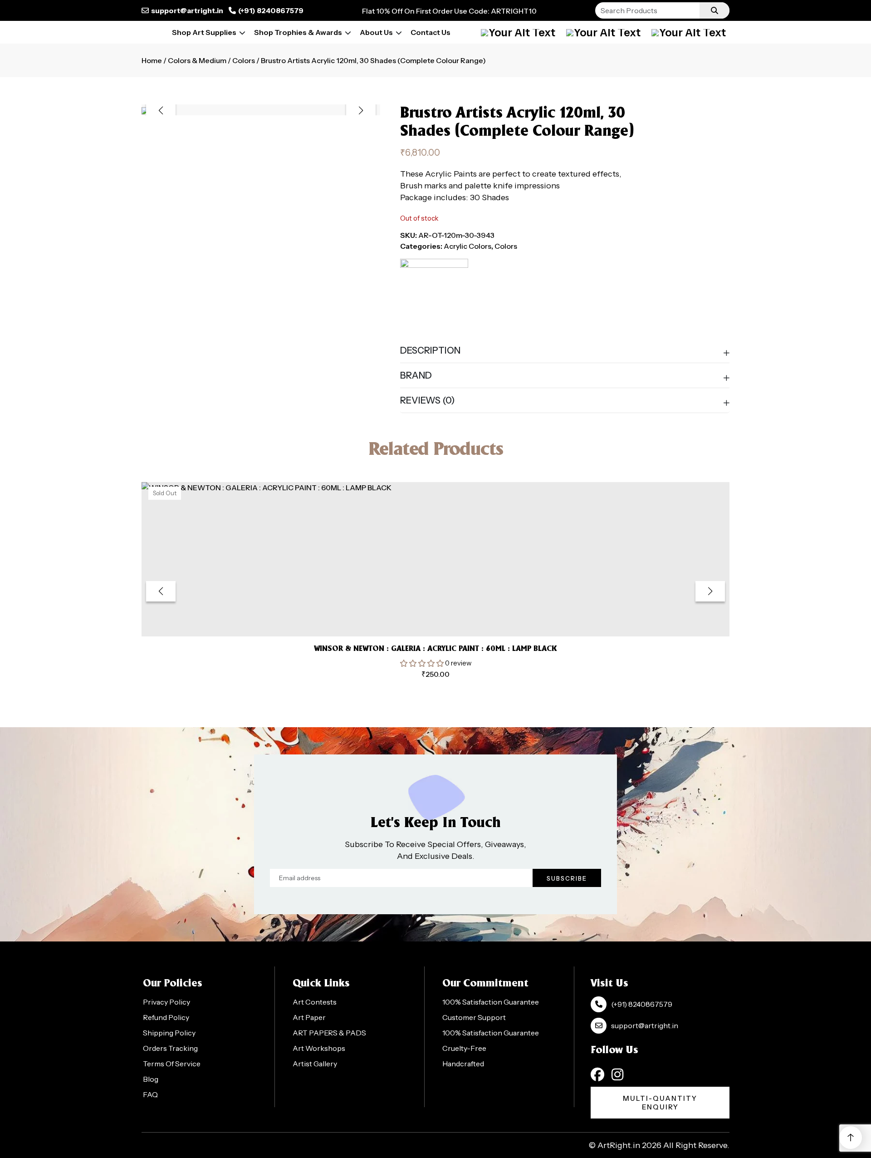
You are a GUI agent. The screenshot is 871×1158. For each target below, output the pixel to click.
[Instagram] (617, 1074)
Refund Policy (166, 1017)
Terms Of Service (172, 1063)
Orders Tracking (170, 1048)
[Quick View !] (447, 616)
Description (430, 350)
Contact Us (430, 32)
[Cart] (603, 32)
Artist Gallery (315, 1063)
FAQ (150, 1094)
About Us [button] (376, 32)
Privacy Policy (166, 1001)
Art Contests (315, 1001)
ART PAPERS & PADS (329, 1032)
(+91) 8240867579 (270, 10)
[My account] (518, 32)
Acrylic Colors (467, 246)
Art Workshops (319, 1048)
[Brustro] (434, 293)
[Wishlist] (688, 32)
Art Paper (309, 1017)
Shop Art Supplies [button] (204, 32)
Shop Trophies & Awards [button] (298, 32)
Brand (416, 375)
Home (152, 60)
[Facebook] (597, 1074)
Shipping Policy (169, 1032)
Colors (243, 60)
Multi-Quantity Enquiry (660, 1102)
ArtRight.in (618, 1145)
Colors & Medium (197, 60)
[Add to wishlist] (424, 616)
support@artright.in (187, 10)
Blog (150, 1079)
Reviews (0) (427, 400)
